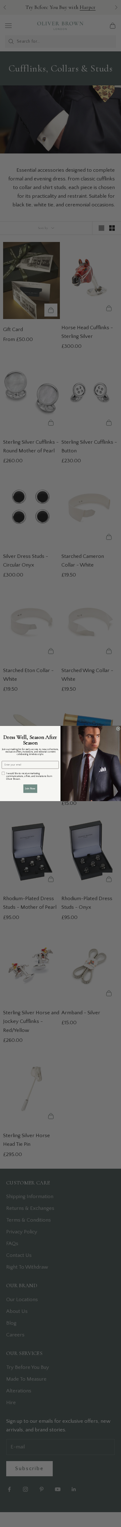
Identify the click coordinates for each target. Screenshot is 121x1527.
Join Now (30, 788)
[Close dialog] (118, 728)
